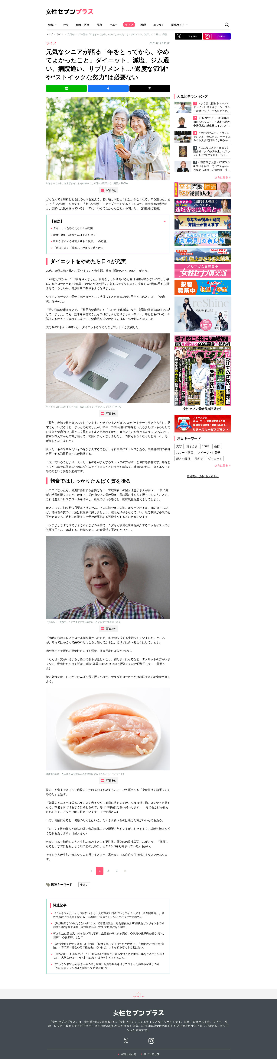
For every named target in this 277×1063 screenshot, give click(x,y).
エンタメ (158, 24)
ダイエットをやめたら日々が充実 (73, 228)
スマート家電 (184, 452)
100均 (206, 446)
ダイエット (215, 458)
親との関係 (183, 458)
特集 (51, 24)
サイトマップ (152, 1054)
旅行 (217, 446)
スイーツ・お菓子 (209, 452)
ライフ (129, 24)
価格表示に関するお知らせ (203, 476)
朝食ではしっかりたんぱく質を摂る (74, 234)
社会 (66, 24)
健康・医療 (82, 24)
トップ (49, 34)
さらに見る (221, 177)
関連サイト (178, 24)
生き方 (84, 884)
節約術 (199, 458)
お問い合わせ (128, 1054)
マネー (114, 24)
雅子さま (192, 446)
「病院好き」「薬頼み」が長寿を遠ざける (78, 247)
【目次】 (57, 221)
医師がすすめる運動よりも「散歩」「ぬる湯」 (81, 241)
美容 (99, 24)
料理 (143, 24)
